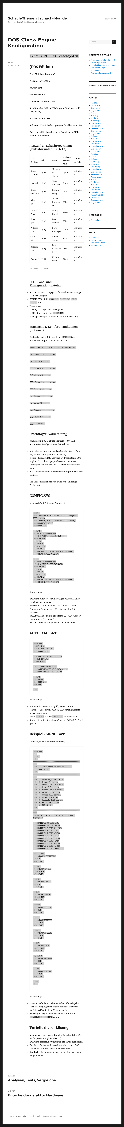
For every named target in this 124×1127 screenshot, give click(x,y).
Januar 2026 (95, 105)
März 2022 (95, 185)
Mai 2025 (94, 116)
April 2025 (95, 118)
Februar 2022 (96, 187)
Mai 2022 (94, 180)
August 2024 (96, 134)
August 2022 (96, 177)
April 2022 (95, 182)
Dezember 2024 (97, 128)
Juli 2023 (94, 154)
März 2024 (95, 139)
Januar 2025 (95, 126)
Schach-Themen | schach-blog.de (37, 18)
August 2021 (95, 203)
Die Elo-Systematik (98, 63)
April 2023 (95, 162)
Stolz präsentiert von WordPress (49, 1116)
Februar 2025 (96, 123)
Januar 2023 (95, 167)
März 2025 (95, 121)
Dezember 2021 (97, 192)
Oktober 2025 (96, 108)
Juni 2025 (94, 113)
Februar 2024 (96, 141)
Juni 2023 (94, 157)
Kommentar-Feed (98, 243)
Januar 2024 (95, 144)
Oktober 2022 (96, 172)
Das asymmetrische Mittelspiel (103, 60)
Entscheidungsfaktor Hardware (103, 65)
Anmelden (95, 238)
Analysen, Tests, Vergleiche (101, 73)
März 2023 (95, 164)
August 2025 (96, 111)
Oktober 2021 (96, 197)
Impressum (110, 19)
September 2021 (97, 200)
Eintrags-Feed (96, 240)
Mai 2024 (94, 136)
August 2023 (96, 151)
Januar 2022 (95, 190)
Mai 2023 (94, 159)
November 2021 (97, 195)
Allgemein (95, 220)
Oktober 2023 (96, 149)
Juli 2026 (94, 103)
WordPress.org (96, 245)
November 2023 (97, 146)
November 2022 (97, 169)
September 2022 (97, 174)
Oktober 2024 (96, 131)
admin (10, 62)
